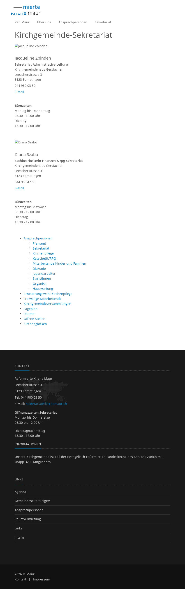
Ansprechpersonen (72, 22)
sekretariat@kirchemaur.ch (46, 404)
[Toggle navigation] (17, 8)
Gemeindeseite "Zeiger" (33, 501)
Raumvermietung (28, 519)
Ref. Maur (22, 22)
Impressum (41, 579)
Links (18, 528)
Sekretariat (103, 22)
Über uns (44, 22)
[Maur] (25, 10)
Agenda (20, 492)
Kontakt (20, 579)
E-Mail (19, 92)
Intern (19, 537)
